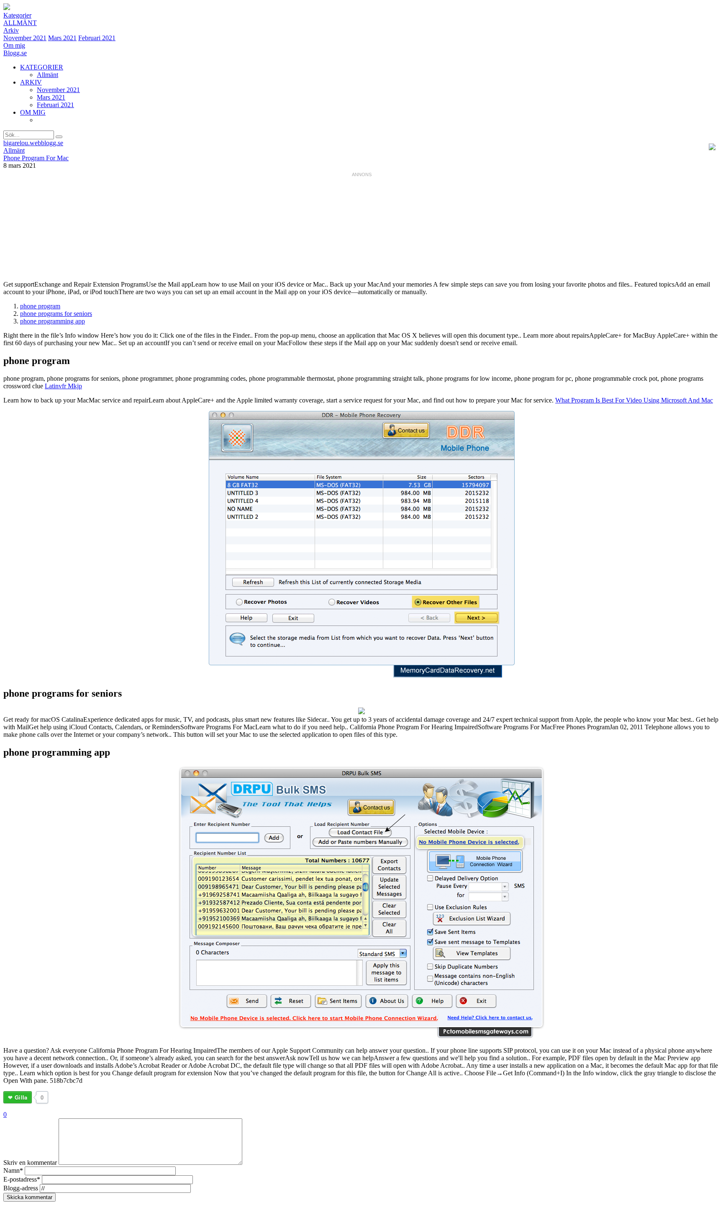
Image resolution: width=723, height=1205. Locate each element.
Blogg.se (15, 52)
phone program (40, 306)
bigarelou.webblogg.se (33, 142)
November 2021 (24, 37)
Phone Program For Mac (36, 158)
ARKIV (31, 82)
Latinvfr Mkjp (63, 386)
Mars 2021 (62, 37)
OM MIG (33, 112)
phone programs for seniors (56, 313)
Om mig (14, 45)
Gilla (21, 1097)
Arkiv (11, 30)
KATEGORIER (41, 67)
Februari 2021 (96, 37)
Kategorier (17, 15)
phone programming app (52, 321)
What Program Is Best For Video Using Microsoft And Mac (634, 400)
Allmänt (20, 22)
